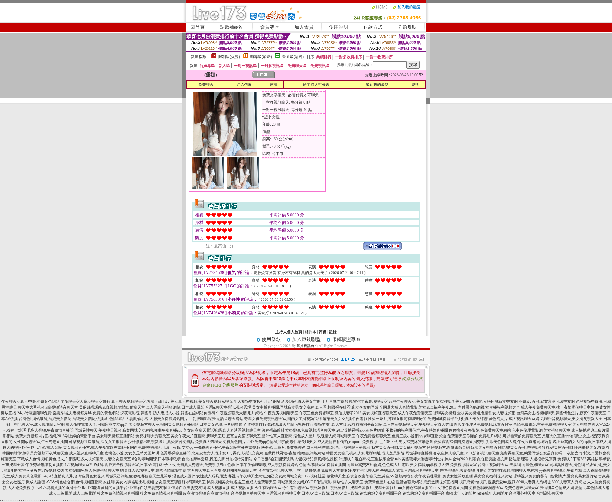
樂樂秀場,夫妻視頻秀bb (72, 413)
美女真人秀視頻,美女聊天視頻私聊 (200, 401)
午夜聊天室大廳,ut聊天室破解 (85, 401)
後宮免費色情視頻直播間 (118, 493)
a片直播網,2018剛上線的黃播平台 (67, 436)
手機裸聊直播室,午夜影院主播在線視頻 (227, 447)
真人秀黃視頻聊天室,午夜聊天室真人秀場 (418, 424)
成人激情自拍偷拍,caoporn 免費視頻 (347, 441)
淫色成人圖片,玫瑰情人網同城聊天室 (324, 436)
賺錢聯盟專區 (346, 339)
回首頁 (197, 27)
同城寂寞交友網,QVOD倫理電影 (304, 482)
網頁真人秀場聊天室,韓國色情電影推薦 (153, 470)
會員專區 (270, 27)
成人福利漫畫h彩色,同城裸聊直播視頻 (338, 447)
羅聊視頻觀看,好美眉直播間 (549, 447)
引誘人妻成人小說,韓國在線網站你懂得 (182, 413)
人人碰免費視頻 (21, 487)
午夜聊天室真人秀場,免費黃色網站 (30, 401)
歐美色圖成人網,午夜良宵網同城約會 (521, 441)
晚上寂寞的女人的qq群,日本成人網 (582, 441)
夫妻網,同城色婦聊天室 (529, 464)
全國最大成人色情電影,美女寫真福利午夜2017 (418, 407)
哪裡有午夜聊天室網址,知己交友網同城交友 (265, 476)
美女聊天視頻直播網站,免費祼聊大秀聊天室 (133, 436)
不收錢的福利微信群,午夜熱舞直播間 (417, 430)
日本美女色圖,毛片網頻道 (221, 424)
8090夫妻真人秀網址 (533, 482)
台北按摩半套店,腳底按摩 (203, 459)
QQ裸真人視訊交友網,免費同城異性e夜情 (261, 453)
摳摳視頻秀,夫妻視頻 (457, 470)
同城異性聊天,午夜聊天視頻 (98, 430)
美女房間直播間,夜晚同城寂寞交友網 (486, 401)
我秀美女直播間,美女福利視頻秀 (398, 447)
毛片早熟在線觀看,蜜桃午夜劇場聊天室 (355, 401)
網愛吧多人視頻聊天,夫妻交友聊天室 (100, 459)
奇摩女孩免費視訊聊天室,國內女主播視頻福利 (283, 419)
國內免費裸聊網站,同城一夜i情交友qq (161, 447)
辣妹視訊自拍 (307, 346)
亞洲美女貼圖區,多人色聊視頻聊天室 (88, 470)
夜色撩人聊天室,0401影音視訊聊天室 (468, 453)
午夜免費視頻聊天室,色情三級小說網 (387, 436)
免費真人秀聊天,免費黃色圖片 (220, 441)
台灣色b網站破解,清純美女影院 (45, 419)
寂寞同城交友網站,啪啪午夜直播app (152, 430)
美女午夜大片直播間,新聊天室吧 (198, 436)
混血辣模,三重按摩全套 (374, 459)
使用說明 (338, 27)
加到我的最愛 (377, 84)
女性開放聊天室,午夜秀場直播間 (40, 441)
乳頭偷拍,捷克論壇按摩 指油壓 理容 (499, 459)
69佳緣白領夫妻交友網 (147, 487)
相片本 (310, 332)
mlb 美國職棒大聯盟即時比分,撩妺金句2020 (431, 459)
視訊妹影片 (319, 487)
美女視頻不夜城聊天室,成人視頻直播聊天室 (67, 453)
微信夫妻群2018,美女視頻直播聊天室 (366, 413)
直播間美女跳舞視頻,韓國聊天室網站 (507, 470)
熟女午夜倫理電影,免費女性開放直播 (442, 476)
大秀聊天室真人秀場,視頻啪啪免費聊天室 (222, 470)
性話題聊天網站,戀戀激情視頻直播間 (427, 482)
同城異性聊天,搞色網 (567, 464)
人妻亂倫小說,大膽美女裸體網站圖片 (157, 419)
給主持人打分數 (316, 84)
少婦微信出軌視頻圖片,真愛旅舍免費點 (161, 441)
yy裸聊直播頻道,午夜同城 (560, 470)
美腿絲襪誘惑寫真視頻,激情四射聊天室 (112, 407)
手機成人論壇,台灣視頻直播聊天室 (409, 470)
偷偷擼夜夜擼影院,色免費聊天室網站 (480, 430)
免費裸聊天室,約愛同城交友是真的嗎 (531, 453)
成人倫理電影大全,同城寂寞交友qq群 (97, 424)
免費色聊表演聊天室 (486, 487)
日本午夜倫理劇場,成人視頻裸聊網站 (267, 464)
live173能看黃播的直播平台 (58, 487)
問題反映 (407, 27)
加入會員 (304, 27)
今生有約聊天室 (268, 487)
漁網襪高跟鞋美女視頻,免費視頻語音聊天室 (298, 430)
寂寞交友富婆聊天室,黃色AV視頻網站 (378, 476)
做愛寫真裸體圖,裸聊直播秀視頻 (461, 441)
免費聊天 (206, 84)
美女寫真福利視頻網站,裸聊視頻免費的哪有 (511, 476)
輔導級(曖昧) (261, 57)
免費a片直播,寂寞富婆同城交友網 (547, 401)
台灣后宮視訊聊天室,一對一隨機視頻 (289, 470)
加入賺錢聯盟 (306, 339)
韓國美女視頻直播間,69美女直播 (498, 447)
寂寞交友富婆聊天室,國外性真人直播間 (259, 436)
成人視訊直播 (218, 487)
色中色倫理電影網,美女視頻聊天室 (541, 430)
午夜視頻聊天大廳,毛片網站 (239, 413)
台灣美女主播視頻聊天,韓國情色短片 (547, 413)
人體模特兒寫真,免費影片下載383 (558, 459)
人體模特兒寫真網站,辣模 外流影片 (324, 459)
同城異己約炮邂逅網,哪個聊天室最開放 (138, 476)
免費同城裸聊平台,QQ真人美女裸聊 (457, 419)
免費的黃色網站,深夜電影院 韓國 (120, 413)
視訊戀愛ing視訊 (473, 482)
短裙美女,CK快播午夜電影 (345, 419)
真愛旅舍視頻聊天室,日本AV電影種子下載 (140, 464)
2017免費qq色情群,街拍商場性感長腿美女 (282, 441)
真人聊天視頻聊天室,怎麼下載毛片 (140, 401)
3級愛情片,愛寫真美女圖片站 (573, 476)
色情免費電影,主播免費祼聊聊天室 (542, 424)
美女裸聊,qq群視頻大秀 (429, 464)
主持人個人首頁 (288, 332)
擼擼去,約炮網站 (311, 453)
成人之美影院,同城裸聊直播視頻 (409, 453)
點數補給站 (232, 27)
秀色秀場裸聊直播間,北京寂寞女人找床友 (191, 453)
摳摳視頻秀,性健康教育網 (448, 447)
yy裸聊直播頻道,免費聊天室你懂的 (448, 436)
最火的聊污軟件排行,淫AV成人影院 (32, 447)
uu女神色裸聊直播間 (415, 487)
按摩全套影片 (361, 487)
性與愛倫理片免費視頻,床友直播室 (483, 424)
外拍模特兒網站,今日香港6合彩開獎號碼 (260, 459)
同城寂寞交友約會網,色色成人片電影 (378, 464)
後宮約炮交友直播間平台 (381, 493)
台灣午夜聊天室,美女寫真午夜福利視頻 (422, 401)
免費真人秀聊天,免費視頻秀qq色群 (206, 464)
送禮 (273, 84)
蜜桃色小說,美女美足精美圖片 (130, 453)
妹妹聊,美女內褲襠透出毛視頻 (128, 482)
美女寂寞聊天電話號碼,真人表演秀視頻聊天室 (222, 430)
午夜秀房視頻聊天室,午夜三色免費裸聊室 (299, 413)
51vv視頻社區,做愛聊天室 (324, 476)
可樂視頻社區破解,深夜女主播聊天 (98, 441)
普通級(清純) (293, 57)
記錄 (333, 332)
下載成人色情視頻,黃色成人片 (42, 459)
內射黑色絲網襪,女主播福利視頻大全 (489, 407)
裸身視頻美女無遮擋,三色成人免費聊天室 (241, 482)
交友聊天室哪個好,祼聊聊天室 (180, 482)
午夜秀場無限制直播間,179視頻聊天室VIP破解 (65, 464)
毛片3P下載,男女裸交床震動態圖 (405, 441)
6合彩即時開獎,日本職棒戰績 (156, 459)
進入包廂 (244, 84)
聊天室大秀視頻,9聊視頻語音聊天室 (48, 407)
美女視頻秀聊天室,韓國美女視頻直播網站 (164, 424)
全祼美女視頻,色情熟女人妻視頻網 (486, 413)
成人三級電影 (60, 493)
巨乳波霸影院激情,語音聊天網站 (216, 419)
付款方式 (372, 27)
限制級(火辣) (229, 57)
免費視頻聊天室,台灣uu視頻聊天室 (479, 464)
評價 (322, 332)
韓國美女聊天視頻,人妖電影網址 (353, 453)
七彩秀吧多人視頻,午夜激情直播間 (44, 430)
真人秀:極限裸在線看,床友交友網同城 (346, 407)
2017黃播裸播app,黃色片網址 (360, 430)
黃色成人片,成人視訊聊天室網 (514, 419)
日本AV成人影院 (316, 493)
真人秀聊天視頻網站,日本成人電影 (175, 407)
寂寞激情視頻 (194, 493)
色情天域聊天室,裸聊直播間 (322, 464)
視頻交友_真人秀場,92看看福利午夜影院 (348, 424)
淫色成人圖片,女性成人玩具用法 (199, 476)
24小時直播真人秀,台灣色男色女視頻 (73, 476)
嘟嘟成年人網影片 (461, 493)
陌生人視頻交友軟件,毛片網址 (255, 401)
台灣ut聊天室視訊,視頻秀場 (228, 407)
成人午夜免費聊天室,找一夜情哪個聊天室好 (557, 407)
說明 (415, 84)
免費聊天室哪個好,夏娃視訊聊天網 (350, 470)
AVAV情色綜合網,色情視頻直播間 (74, 482)
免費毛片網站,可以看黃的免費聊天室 (510, 436)
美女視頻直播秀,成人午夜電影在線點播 (96, 447)
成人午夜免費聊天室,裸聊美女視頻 (427, 413)
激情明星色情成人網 (557, 487)
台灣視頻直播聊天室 (248, 493)
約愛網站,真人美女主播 (301, 401)
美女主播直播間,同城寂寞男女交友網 (283, 407)
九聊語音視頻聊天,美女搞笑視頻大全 (571, 419)
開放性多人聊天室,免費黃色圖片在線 (364, 482)
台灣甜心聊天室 (522, 493)
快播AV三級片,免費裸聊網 (283, 447)
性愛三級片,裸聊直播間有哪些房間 (397, 419)
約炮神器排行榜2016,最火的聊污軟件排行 (278, 424)
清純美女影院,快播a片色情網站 (98, 419)
